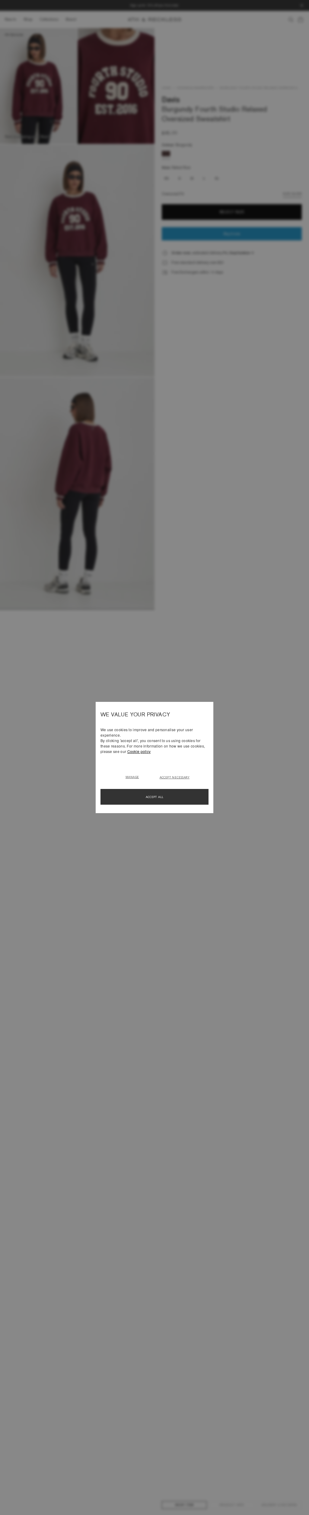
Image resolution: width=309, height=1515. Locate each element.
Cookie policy (139, 751)
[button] (134, 776)
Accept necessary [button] (175, 777)
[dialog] (154, 757)
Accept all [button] (155, 797)
